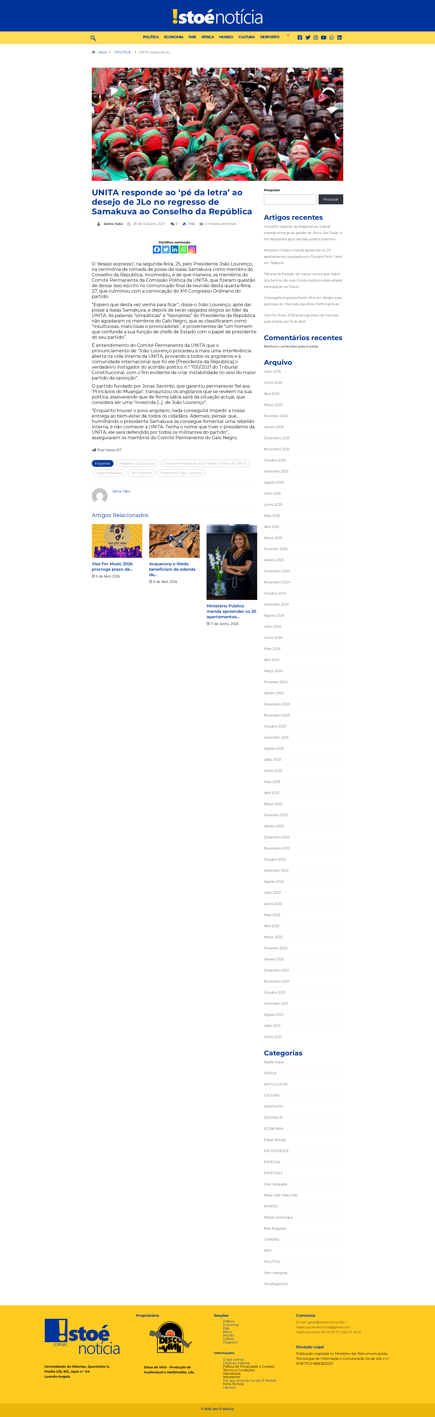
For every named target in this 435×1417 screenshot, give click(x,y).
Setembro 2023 (276, 737)
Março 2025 (273, 538)
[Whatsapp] (183, 249)
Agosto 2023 (274, 749)
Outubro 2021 (274, 992)
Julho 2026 (272, 372)
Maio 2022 (272, 915)
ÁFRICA (207, 37)
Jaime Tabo (113, 224)
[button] (287, 35)
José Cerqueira (275, 1184)
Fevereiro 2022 (276, 948)
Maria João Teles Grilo (281, 1195)
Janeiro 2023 (274, 826)
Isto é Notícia (141, 473)
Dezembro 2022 (277, 837)
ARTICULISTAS (276, 1084)
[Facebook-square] (300, 38)
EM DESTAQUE (276, 1151)
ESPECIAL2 (273, 1173)
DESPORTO (269, 37)
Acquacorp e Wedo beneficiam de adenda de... (172, 569)
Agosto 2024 (274, 615)
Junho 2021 (273, 1037)
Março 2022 (273, 937)
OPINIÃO (271, 1240)
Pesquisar (272, 190)
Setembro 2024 (276, 604)
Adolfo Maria (274, 1062)
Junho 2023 (273, 771)
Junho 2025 (273, 505)
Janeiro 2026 (274, 427)
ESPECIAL (272, 1162)
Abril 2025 (271, 527)
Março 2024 (273, 671)
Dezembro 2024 (277, 571)
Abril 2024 (272, 660)
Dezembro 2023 (277, 704)
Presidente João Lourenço (182, 473)
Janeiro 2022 (274, 959)
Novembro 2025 (277, 449)
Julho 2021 (272, 1026)
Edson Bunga (274, 1140)
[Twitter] (308, 38)
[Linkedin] (339, 38)
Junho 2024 (273, 638)
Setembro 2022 (276, 870)
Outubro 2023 (275, 726)
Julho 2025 (272, 493)
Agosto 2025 (274, 482)
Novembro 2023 (277, 715)
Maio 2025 (272, 516)
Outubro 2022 (275, 859)
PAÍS (192, 37)
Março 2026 (273, 405)
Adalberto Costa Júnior (137, 463)
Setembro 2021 (276, 1004)
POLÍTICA (151, 37)
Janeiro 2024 (274, 693)
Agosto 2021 (274, 1015)
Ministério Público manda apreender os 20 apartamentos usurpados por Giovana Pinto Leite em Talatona (303, 256)
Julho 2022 (272, 893)
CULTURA (246, 37)
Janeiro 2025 (274, 560)
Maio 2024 (272, 649)
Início (102, 52)
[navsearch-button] (93, 38)
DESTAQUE (273, 1118)
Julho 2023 (272, 760)
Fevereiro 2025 (275, 549)
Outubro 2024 (275, 593)
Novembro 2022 (277, 848)
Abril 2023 (271, 793)
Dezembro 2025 (277, 438)
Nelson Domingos (278, 1217)
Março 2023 (273, 804)
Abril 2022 (271, 926)
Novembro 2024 (277, 582)
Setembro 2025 (276, 471)
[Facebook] (157, 249)
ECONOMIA (173, 37)
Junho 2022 (273, 904)
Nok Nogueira (275, 1228)
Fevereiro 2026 (276, 416)
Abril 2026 (271, 394)
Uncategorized (276, 1284)
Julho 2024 (272, 627)
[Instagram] (192, 249)
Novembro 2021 (276, 981)
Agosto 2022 (274, 882)
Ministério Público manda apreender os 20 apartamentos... (231, 611)
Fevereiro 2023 (276, 815)
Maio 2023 (272, 782)
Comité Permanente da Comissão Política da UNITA (205, 463)
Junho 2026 (273, 383)
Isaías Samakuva (109, 473)
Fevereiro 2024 (276, 682)
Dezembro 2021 (276, 970)
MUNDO (226, 37)
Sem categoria (275, 1273)
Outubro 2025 (275, 460)
